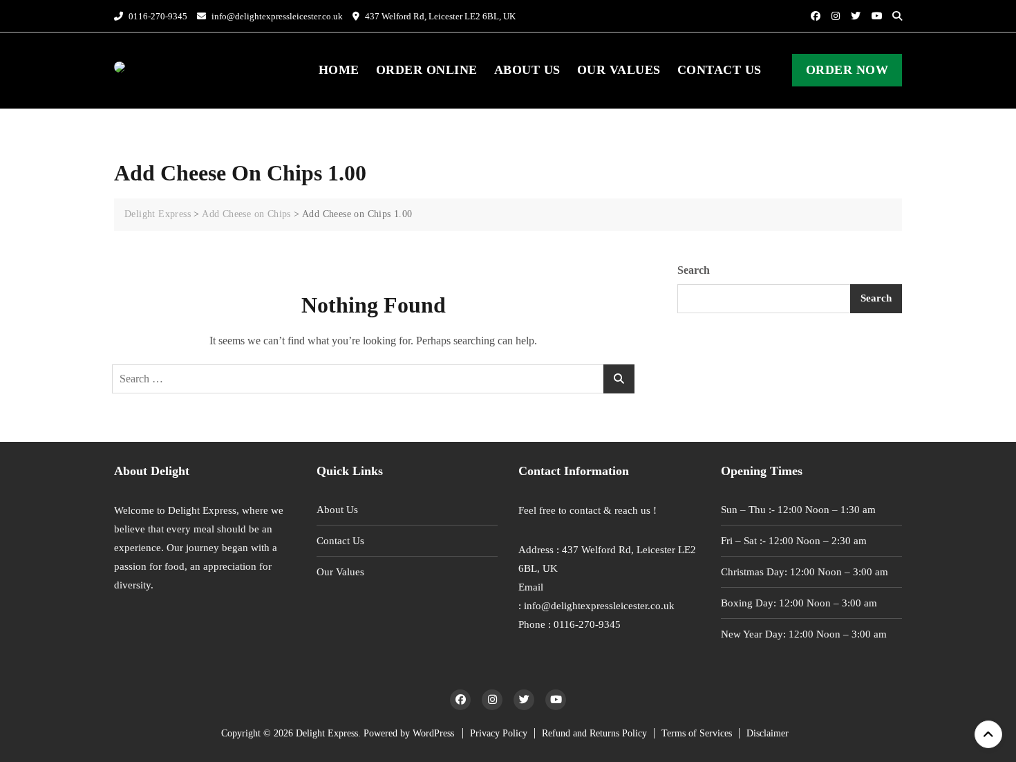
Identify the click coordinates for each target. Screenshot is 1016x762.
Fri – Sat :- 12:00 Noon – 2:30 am (794, 540)
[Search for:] (373, 378)
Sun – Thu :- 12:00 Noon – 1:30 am (798, 509)
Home (339, 70)
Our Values (619, 70)
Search (693, 270)
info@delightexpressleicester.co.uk (276, 16)
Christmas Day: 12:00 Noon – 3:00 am (804, 571)
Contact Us (719, 70)
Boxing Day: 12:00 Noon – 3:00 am (799, 602)
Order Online (427, 70)
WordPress (433, 733)
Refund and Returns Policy (594, 733)
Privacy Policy (498, 733)
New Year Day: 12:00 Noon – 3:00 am (804, 634)
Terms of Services (696, 733)
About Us (527, 70)
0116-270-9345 (156, 16)
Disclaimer (767, 733)
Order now (847, 70)
